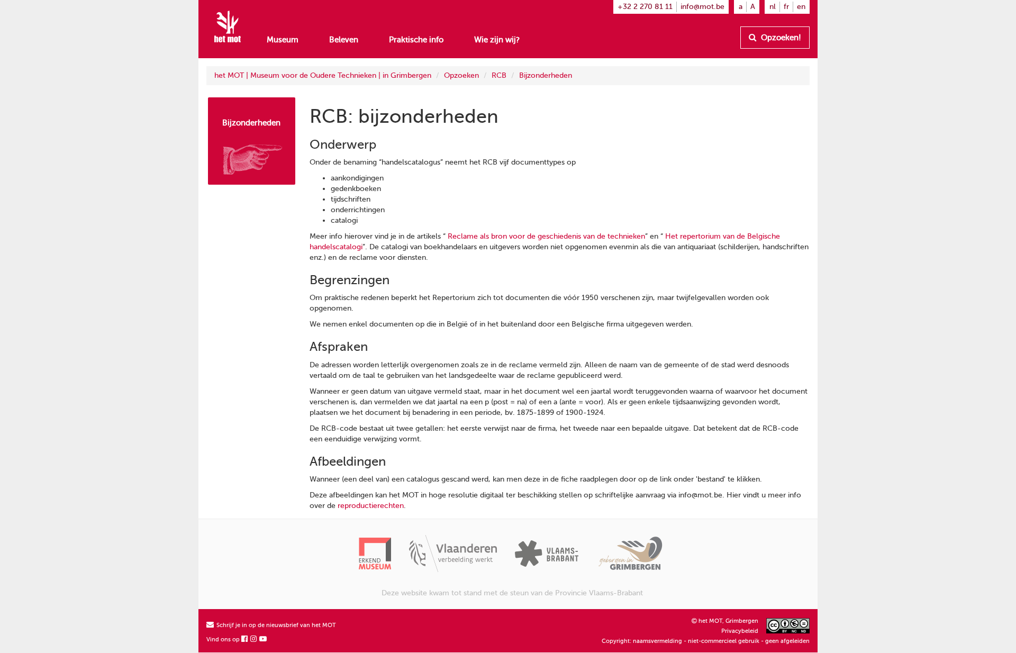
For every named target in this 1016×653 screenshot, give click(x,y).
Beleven (343, 39)
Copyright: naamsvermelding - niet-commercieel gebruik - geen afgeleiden (706, 641)
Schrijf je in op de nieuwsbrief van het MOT (275, 625)
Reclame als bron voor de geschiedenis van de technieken (546, 236)
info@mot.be (702, 7)
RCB (499, 75)
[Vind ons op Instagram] (254, 639)
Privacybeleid (739, 631)
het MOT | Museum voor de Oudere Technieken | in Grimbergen (322, 75)
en (801, 7)
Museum (282, 39)
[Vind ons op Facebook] (245, 639)
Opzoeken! (780, 37)
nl (772, 7)
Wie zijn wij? (497, 39)
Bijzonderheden (545, 75)
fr (786, 7)
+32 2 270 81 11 (645, 7)
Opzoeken (461, 75)
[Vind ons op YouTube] (263, 639)
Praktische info (416, 39)
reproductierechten (371, 506)
